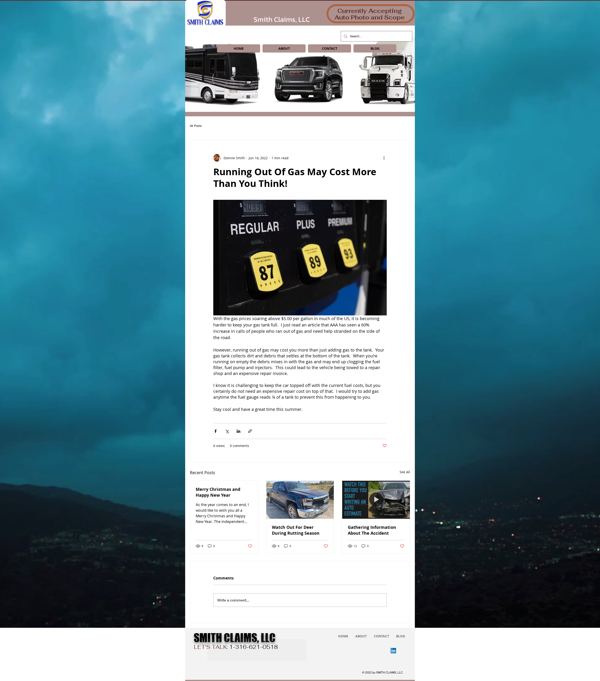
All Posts (196, 126)
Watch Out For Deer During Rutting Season (295, 530)
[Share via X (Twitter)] (227, 431)
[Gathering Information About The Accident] (376, 500)
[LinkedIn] (393, 650)
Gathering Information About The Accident (372, 530)
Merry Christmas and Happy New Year (218, 492)
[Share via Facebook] (215, 431)
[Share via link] (250, 431)
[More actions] (384, 158)
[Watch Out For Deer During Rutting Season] (300, 500)
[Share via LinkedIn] (238, 431)
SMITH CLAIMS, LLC (234, 637)
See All (405, 472)
